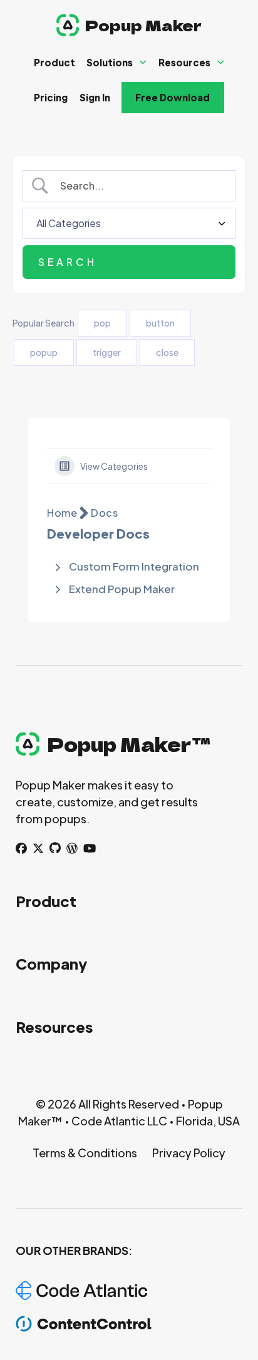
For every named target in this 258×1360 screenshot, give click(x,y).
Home (62, 512)
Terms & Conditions (85, 1152)
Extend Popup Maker (122, 589)
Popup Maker (143, 25)
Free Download (172, 97)
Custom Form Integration (134, 566)
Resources (184, 62)
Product (54, 62)
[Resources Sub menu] (221, 62)
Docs (104, 512)
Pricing (51, 97)
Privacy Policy (188, 1152)
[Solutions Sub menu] (143, 62)
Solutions (109, 62)
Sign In (95, 97)
